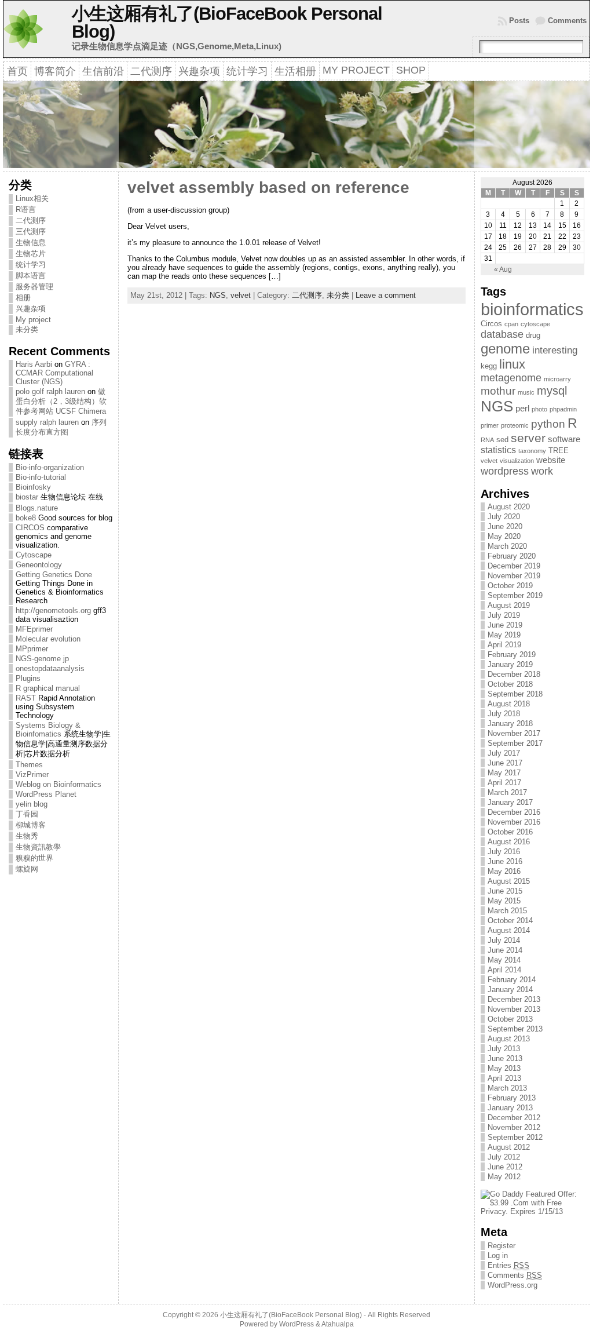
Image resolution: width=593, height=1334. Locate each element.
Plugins (28, 678)
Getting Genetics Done (54, 574)
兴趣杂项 (31, 308)
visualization (517, 460)
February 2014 (512, 979)
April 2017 (504, 782)
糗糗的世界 (34, 858)
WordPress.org (512, 1285)
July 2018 (504, 713)
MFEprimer (34, 629)
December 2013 (514, 999)
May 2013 (504, 1068)
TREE (558, 450)
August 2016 (509, 841)
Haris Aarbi (34, 364)
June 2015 (505, 891)
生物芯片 (31, 253)
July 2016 (504, 851)
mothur (498, 391)
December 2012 (514, 1117)
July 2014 (504, 940)
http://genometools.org (53, 610)
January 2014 (510, 989)
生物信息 (31, 242)
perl (522, 408)
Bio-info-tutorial (41, 477)
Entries (508, 1265)
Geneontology (39, 564)
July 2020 (504, 516)
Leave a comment (386, 295)
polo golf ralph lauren (50, 391)
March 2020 (507, 546)
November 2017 (514, 733)
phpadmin (563, 409)
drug (533, 335)
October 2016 (510, 832)
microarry (557, 379)
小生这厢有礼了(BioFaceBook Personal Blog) (227, 22)
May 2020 (504, 536)
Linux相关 (32, 198)
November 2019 (514, 575)
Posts (519, 20)
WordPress (296, 1324)
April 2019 (504, 644)
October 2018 (510, 684)
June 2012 (505, 1166)
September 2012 (515, 1137)
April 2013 (504, 1078)
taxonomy (532, 450)
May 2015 (504, 900)
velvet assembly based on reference (268, 187)
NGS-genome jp (42, 658)
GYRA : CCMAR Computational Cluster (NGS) (54, 373)
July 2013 (504, 1048)
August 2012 (509, 1147)
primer (490, 425)
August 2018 (509, 703)
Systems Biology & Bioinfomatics (48, 729)
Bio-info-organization (50, 467)
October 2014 (510, 920)
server (528, 437)
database (502, 334)
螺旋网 (27, 869)
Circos (491, 323)
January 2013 (510, 1107)
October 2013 (510, 1019)
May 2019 (504, 634)
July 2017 (504, 753)
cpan (511, 323)
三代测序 (31, 231)
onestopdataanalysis (50, 668)
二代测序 (31, 220)
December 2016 (514, 812)
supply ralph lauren (47, 422)
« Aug (503, 269)
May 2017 (504, 772)
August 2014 (509, 930)
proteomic (515, 425)
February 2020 (512, 556)
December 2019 (514, 566)
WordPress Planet (46, 794)
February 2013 (512, 1098)
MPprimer (32, 648)
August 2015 (509, 881)
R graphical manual (48, 688)
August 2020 (509, 506)
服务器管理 (34, 286)
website (550, 460)
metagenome (511, 378)
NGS (218, 295)
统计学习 (31, 264)
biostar (27, 497)
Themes (29, 764)
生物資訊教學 (38, 847)
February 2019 (512, 654)
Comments (567, 20)
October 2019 (510, 585)
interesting (554, 350)
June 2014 (505, 950)
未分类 (27, 329)
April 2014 (504, 969)
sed (502, 439)
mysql (552, 390)
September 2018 (515, 694)
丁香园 (27, 814)
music (526, 392)
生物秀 (27, 836)
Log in (498, 1255)
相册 (23, 297)
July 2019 (504, 615)
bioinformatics (532, 309)
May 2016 (504, 871)
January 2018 (510, 723)
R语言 (26, 209)
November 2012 (514, 1127)
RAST (26, 698)
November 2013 (514, 1009)
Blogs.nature (37, 508)
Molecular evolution (48, 639)
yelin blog (31, 804)
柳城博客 (31, 825)
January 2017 (510, 802)
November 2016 (514, 822)
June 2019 (505, 625)
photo (539, 409)
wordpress (505, 471)
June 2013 (505, 1058)
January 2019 (510, 664)
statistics (498, 450)
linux (512, 364)
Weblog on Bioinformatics (58, 784)
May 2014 (504, 960)
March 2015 (507, 910)
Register (501, 1245)
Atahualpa (337, 1324)
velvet (240, 295)
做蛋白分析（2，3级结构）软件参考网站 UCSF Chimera (61, 401)
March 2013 (507, 1088)
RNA (487, 439)
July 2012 (504, 1157)
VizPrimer (32, 774)
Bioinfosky (33, 487)
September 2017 (515, 743)
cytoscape (535, 323)
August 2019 (509, 605)
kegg (489, 366)
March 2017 (507, 792)
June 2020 (505, 526)
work (542, 471)
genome (505, 348)
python (548, 424)
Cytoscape (34, 555)
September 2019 (515, 595)
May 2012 (504, 1176)
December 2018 (514, 674)
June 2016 (505, 861)
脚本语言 (31, 275)
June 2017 (505, 763)
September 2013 (515, 1029)
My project (33, 319)
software (564, 439)
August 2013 (509, 1038)
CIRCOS (30, 527)
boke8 (26, 517)
